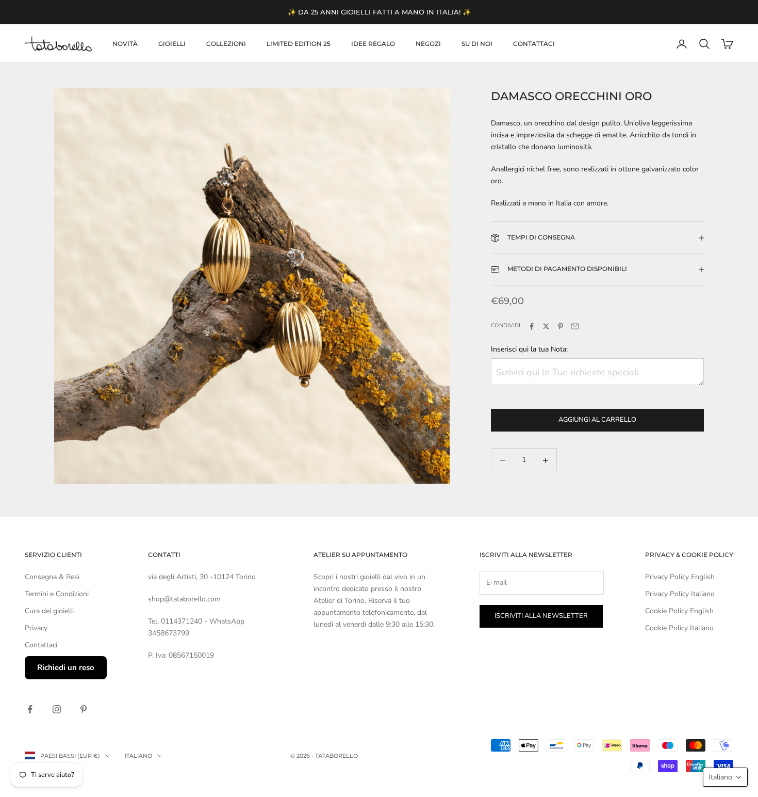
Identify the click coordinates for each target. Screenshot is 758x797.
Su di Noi (477, 43)
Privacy (36, 628)
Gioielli (172, 43)
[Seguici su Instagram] (57, 709)
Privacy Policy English (680, 577)
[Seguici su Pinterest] (83, 709)
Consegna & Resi (52, 577)
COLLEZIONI (226, 43)
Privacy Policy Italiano (680, 594)
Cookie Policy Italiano (679, 628)
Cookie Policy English (679, 611)
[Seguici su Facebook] (30, 709)
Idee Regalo (373, 43)
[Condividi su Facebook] (532, 326)
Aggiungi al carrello (597, 420)
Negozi (428, 43)
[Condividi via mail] (575, 326)
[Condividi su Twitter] (546, 326)
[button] (725, 777)
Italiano (138, 755)
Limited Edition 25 (299, 43)
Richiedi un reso (65, 667)
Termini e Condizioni (57, 594)
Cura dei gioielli (49, 611)
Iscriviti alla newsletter (541, 615)
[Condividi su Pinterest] (560, 326)
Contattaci (534, 43)
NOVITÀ (125, 43)
